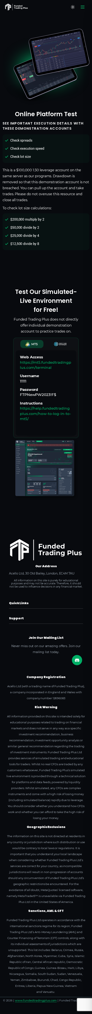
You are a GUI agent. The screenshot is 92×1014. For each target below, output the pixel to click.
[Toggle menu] (82, 7)
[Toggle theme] (73, 7)
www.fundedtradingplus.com (36, 1000)
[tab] (31, 344)
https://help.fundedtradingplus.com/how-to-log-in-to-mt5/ (45, 413)
